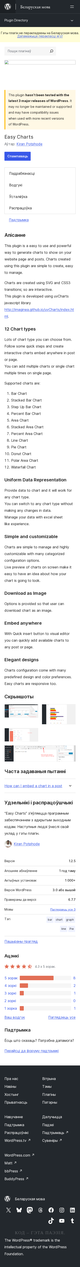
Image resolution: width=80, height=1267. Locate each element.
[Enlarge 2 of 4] (69, 710)
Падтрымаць (55, 1132)
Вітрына (49, 1078)
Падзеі (48, 1125)
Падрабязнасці (22, 173)
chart (59, 919)
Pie (72, 928)
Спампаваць (17, 156)
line (63, 928)
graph (70, 919)
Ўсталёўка (18, 196)
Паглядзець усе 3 (63, 909)
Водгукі (15, 185)
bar (50, 919)
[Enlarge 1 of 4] (32, 710)
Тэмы (47, 1086)
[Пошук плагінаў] (51, 51)
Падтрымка (19, 220)
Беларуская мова (30, 1199)
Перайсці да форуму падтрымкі (31, 1051)
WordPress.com (19, 1155)
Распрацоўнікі (16, 1132)
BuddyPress (16, 1179)
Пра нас (11, 1078)
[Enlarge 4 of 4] (69, 751)
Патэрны (49, 1102)
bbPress (13, 1171)
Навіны (10, 1086)
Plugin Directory (16, 20)
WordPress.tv (17, 1140)
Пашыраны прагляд (21, 941)
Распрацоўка (20, 208)
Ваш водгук (14, 1017)
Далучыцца (52, 1117)
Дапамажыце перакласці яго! (40, 36)
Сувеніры (52, 1140)
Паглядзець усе (62, 1017)
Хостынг (11, 1094)
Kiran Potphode (29, 144)
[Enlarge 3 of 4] (32, 734)
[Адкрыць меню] (73, 6)
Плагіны (49, 1094)
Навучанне (13, 1117)
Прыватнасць (15, 1102)
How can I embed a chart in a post (33, 786)
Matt (10, 1163)
